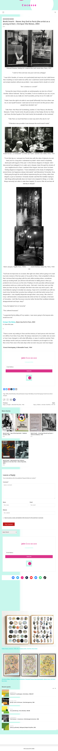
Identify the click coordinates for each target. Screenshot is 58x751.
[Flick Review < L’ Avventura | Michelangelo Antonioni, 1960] (5, 709)
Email (31, 502)
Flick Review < (13, 709)
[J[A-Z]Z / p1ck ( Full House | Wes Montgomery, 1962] (5, 693)
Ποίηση (12, 717)
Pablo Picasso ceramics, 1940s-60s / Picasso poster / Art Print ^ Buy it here (19, 648)
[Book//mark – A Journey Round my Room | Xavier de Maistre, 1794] (43, 422)
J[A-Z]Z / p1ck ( (13, 692)
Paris (12, 19)
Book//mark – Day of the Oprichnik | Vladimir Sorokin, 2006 (15, 434)
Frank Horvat (46, 393)
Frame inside (13, 726)
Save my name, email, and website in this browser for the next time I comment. (24, 517)
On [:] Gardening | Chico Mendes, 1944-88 (20, 702)
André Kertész (12, 393)
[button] (3, 12)
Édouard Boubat (20, 393)
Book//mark (6, 19)
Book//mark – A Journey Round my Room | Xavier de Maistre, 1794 (42, 434)
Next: (44, 403)
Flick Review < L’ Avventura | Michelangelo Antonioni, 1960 (24, 710)
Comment (6, 482)
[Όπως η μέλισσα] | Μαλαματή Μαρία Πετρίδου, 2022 (23, 719)
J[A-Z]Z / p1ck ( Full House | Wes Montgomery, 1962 (22, 694)
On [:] (11, 700)
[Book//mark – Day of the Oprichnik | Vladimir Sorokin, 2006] (15, 422)
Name (4, 502)
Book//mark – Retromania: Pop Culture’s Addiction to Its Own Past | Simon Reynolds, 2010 (14, 462)
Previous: (13, 403)
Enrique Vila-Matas (9, 322)
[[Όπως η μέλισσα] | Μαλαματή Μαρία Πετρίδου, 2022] (5, 718)
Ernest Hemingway (38, 393)
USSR (12, 429)
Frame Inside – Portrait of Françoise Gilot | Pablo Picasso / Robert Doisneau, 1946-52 (30, 727)
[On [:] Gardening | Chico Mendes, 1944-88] (5, 701)
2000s (7, 393)
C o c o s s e (29, 5)
